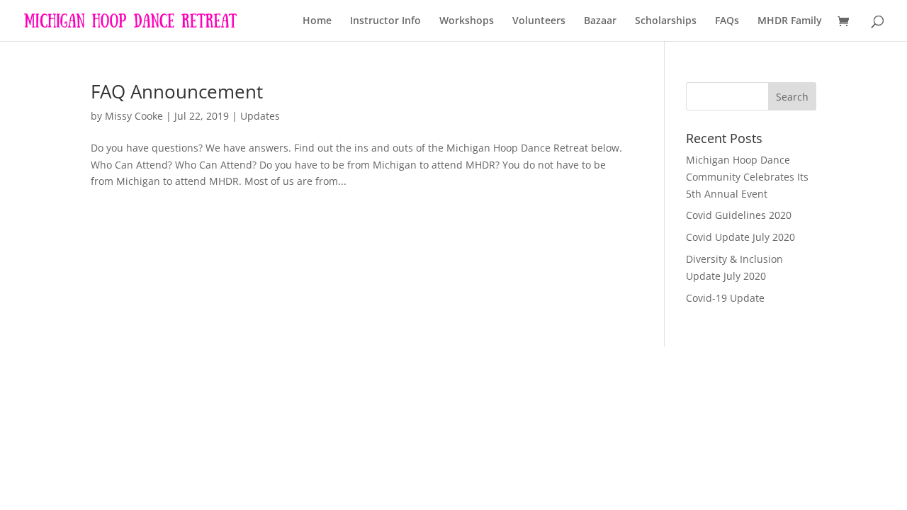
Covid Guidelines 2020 (738, 215)
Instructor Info (385, 21)
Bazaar (600, 21)
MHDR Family (789, 21)
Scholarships (666, 21)
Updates (260, 116)
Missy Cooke (134, 116)
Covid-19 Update (725, 298)
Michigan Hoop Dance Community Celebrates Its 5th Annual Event (747, 176)
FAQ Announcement (177, 91)
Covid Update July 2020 (740, 237)
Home (317, 21)
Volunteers (538, 21)
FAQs (727, 21)
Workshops (466, 21)
